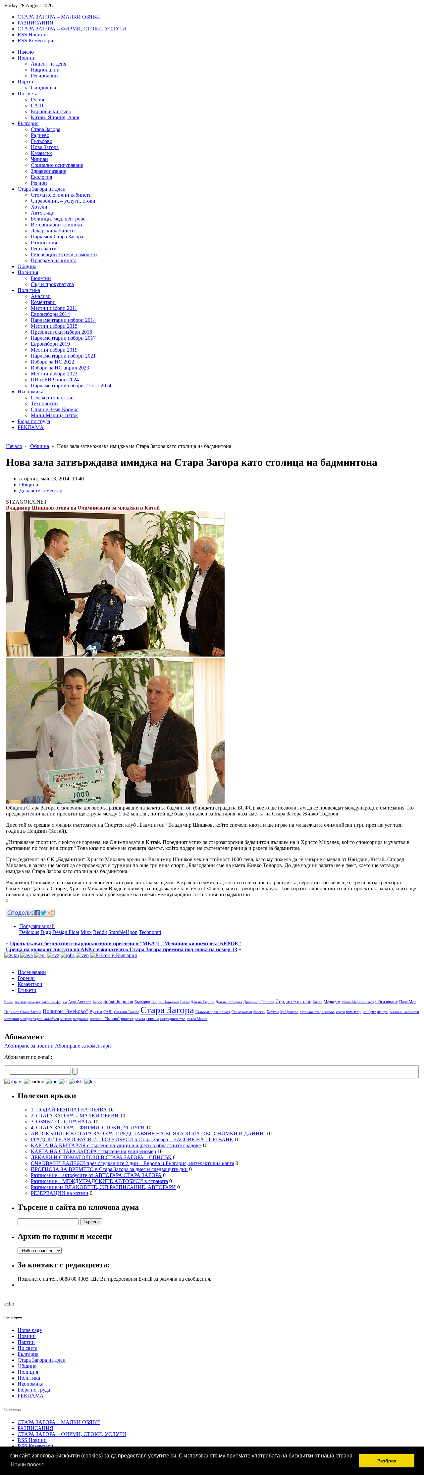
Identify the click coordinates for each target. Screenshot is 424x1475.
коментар (353, 1011)
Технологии (44, 403)
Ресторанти (44, 248)
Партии (26, 81)
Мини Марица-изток (54, 415)
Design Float (65, 932)
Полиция (28, 272)
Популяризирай (37, 926)
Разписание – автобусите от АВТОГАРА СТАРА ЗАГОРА (96, 1175)
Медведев (332, 1002)
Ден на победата (229, 1002)
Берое (97, 1002)
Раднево (40, 135)
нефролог (80, 1019)
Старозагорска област (212, 1012)
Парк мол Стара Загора (57, 236)
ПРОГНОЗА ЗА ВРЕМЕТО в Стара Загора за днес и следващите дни (109, 1169)
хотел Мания (197, 1019)
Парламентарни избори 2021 (63, 356)
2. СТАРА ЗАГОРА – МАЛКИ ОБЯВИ (75, 1115)
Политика (29, 290)
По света (27, 93)
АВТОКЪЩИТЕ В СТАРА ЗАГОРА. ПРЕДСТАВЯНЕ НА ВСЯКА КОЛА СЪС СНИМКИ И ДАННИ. (148, 1133)
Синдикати (43, 87)
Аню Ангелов (79, 1002)
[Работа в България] (113, 955)
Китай (317, 1002)
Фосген (259, 1012)
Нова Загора (45, 147)
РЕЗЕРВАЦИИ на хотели (59, 1193)
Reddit (100, 932)
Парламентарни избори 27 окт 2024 (71, 385)
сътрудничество (173, 1019)
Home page (30, 1330)
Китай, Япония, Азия (55, 117)
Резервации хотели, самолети (64, 254)
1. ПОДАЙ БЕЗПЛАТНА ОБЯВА (69, 1109)
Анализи (41, 296)
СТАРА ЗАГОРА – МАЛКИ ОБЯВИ (59, 17)
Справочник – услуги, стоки (63, 201)
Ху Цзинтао (289, 1012)
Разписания (44, 242)
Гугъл (184, 1002)
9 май (8, 1002)
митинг (66, 1019)
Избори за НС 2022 (52, 362)
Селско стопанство (52, 397)
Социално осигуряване (57, 165)
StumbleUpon (122, 932)
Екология (41, 177)
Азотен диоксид (27, 1002)
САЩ (37, 105)
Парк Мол (407, 1002)
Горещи (26, 978)
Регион (39, 183)
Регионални (44, 75)
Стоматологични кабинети (61, 195)
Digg (45, 932)
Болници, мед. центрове (58, 218)
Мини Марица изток (358, 1002)
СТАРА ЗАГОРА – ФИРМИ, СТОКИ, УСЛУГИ (72, 28)
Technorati (150, 932)
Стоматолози (242, 1012)
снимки (152, 1018)
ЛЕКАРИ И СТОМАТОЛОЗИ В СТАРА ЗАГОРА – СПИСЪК (101, 1157)
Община (27, 266)
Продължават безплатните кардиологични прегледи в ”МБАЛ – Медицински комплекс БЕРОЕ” (125, 943)
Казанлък (41, 153)
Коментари (43, 302)
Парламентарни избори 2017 (63, 338)
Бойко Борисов (118, 1001)
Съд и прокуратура (52, 284)
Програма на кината (54, 260)
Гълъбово (41, 141)
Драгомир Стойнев (258, 1002)
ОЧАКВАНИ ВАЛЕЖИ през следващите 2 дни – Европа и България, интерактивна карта (132, 1163)
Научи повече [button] (27, 1464)
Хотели (39, 207)
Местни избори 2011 (54, 308)
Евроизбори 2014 (50, 314)
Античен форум (54, 1002)
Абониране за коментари (83, 1046)
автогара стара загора (317, 1012)
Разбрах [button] (387, 1460)
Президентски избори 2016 (61, 332)
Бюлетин (41, 278)
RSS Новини (32, 34)
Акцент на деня (48, 64)
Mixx (86, 932)
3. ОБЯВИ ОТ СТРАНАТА (61, 1121)
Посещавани (32, 972)
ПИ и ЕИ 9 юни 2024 (55, 379)
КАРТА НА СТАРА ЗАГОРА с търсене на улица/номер (93, 1151)
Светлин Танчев (126, 1012)
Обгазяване (386, 1001)
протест (127, 1018)
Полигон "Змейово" (65, 1011)
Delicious (29, 932)
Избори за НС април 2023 (60, 367)
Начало (26, 52)
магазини (11, 1019)
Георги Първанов (165, 1002)
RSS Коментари (35, 40)
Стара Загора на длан (42, 189)
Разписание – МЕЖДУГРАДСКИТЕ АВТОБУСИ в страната (99, 1181)
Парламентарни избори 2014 (63, 320)
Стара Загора (45, 129)
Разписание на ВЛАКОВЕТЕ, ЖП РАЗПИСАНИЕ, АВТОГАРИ (103, 1187)
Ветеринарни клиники (56, 224)
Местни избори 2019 (54, 350)
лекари (382, 1011)
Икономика (30, 391)
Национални (45, 70)
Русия (37, 99)
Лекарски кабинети (53, 230)
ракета (140, 1019)
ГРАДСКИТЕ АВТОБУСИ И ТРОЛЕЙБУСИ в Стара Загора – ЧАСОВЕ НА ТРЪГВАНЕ (132, 1139)
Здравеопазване (48, 171)
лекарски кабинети (404, 1012)
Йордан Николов (293, 1001)
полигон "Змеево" (105, 1018)
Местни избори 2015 (54, 326)
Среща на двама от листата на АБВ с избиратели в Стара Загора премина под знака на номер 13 (121, 949)
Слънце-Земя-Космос (55, 409)
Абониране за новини (29, 1046)
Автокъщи (43, 213)
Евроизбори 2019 (50, 344)
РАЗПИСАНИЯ (35, 22)
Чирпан (39, 159)
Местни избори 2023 (54, 373)
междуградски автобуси (39, 1019)
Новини (27, 58)
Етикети (27, 990)
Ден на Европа (202, 1002)
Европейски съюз (51, 111)
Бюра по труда (34, 421)
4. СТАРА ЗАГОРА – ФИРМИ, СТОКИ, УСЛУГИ (88, 1127)
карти (340, 1012)
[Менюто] (82, 955)
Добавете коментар (40, 490)
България (28, 123)
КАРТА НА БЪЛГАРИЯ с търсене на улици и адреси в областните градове (116, 1145)
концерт (369, 1011)
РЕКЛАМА (31, 427)
